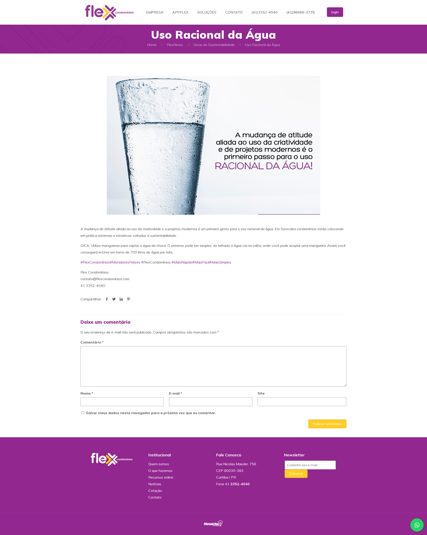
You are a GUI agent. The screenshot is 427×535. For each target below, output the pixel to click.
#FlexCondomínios (95, 262)
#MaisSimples (220, 262)
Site (261, 393)
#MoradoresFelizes (125, 262)
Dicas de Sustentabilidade (214, 44)
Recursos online (160, 477)
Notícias (154, 484)
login (335, 12)
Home (152, 44)
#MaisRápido (181, 262)
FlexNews (175, 44)
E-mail (175, 393)
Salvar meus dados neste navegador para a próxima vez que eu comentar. (151, 413)
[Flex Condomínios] (109, 12)
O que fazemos (160, 470)
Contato (154, 497)
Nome (87, 393)
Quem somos (158, 464)
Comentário (92, 342)
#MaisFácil (200, 262)
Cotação (155, 490)
